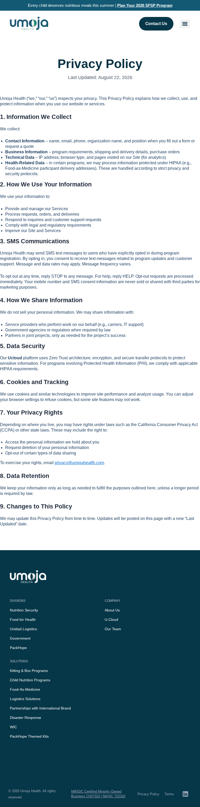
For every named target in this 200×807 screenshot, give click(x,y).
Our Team (113, 629)
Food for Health (23, 619)
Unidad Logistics (23, 629)
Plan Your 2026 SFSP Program (144, 5)
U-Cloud (111, 619)
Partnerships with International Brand (40, 708)
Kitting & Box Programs (29, 671)
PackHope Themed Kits (29, 736)
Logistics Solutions (25, 699)
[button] (185, 24)
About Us (112, 610)
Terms (169, 794)
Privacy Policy (148, 794)
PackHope (18, 648)
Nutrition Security (24, 610)
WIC (13, 727)
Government (20, 638)
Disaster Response (25, 717)
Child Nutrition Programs (30, 680)
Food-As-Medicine (25, 689)
